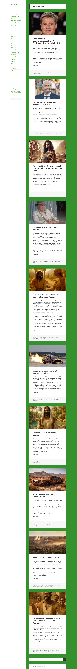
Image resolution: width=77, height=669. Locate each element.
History (12, 65)
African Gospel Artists (14, 40)
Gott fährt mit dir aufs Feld (15, 79)
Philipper (57, 399)
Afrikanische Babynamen (15, 11)
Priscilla (34, 194)
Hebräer (42, 524)
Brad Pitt (55, 72)
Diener (46, 461)
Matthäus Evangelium (36, 462)
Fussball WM (13, 61)
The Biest (48, 525)
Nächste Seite (64, 659)
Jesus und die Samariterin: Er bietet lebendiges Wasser (46, 296)
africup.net (14, 4)
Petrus (53, 651)
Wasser (34, 338)
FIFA (49, 133)
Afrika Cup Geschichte (14, 12)
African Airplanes (14, 34)
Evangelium (53, 650)
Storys (12, 70)
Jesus (38, 73)
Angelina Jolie (49, 72)
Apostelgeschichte (50, 193)
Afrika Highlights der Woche (16, 22)
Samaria (57, 337)
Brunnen (44, 337)
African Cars (13, 38)
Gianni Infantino (53, 133)
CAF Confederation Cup (15, 16)
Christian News (13, 54)
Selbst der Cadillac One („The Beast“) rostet (46, 495)
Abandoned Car (51, 523)
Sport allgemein (13, 68)
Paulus (54, 399)
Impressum (13, 23)
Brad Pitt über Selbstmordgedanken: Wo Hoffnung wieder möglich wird (16, 85)
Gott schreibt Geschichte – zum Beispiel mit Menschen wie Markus (46, 620)
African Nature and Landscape (16, 43)
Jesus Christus (53, 461)
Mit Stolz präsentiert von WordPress (39, 666)
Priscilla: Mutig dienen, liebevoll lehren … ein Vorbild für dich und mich (16, 92)
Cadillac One (58, 523)
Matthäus (58, 461)
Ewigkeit (34, 524)
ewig (61, 523)
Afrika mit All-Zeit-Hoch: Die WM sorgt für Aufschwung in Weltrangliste (16, 81)
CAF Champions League (15, 14)
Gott (56, 193)
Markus (34, 651)
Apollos (45, 193)
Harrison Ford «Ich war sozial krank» (46, 228)
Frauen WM (13, 57)
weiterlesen (36, 65)
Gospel (12, 63)
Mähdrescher (59, 585)
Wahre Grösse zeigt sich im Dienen (45, 434)
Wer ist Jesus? (13, 25)
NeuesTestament (47, 586)
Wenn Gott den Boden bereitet (46, 557)
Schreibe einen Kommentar (41, 338)
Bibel (53, 72)
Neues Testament (43, 525)
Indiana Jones (58, 261)
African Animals (13, 36)
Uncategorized (13, 72)
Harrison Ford (53, 261)
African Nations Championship (16, 20)
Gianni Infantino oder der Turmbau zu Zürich (44, 103)
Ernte (47, 585)
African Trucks (13, 47)
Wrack (51, 525)
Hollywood (35, 73)
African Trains (13, 45)
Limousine (56, 524)
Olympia (12, 66)
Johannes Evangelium (52, 337)
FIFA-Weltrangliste (14, 56)
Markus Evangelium (39, 651)
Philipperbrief (35, 400)
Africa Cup (13, 18)
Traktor (51, 586)
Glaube (37, 524)
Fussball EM (13, 59)
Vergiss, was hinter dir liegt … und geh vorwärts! (46, 372)
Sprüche (40, 73)
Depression (59, 72)
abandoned (46, 523)
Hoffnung (45, 524)
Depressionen (48, 261)
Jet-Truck (51, 399)
